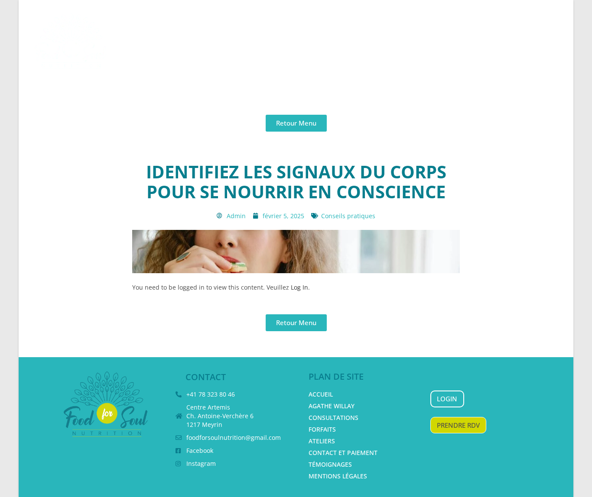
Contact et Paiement (343, 452)
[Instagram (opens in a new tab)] (563, 33)
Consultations (333, 417)
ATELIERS (322, 441)
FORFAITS (322, 429)
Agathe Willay (332, 406)
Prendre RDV (458, 425)
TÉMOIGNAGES (330, 464)
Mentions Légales (338, 476)
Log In (299, 287)
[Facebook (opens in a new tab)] (546, 33)
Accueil (321, 394)
